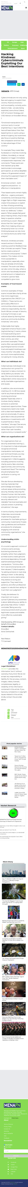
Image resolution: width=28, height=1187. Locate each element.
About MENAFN (8, 1133)
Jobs (5, 1136)
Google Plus (13, 1167)
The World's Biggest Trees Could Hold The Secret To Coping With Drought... (12, 902)
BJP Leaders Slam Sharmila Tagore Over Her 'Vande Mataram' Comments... (13, 978)
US (5, 42)
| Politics (5, 45)
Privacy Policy (7, 1126)
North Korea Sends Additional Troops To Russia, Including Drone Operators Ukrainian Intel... (13, 1038)
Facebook (13, 1162)
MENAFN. (12, 1182)
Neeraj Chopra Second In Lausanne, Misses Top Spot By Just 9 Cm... (13, 921)
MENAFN (5, 91)
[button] (20, 3)
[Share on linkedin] (23, 84)
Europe (14, 42)
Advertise (6, 1131)
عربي (15, 3)
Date (4, 77)
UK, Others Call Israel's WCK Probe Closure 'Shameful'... (13, 959)
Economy (15, 45)
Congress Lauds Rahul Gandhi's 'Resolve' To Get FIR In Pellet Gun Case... (12, 940)
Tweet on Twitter (11, 84)
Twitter (12, 1164)
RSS (11, 1174)
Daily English (8, 1145)
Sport (22, 48)
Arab (22, 42)
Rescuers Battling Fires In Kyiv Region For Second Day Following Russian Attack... (12, 1018)
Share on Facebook (12, 81)
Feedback (6, 1138)
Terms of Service (8, 1124)
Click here (15, 1118)
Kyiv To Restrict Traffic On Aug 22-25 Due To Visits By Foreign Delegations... (13, 880)
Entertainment (10, 48)
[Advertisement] (14, 24)
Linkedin (12, 1171)
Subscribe (16, 1155)
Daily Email (13, 1169)
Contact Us (7, 1129)
